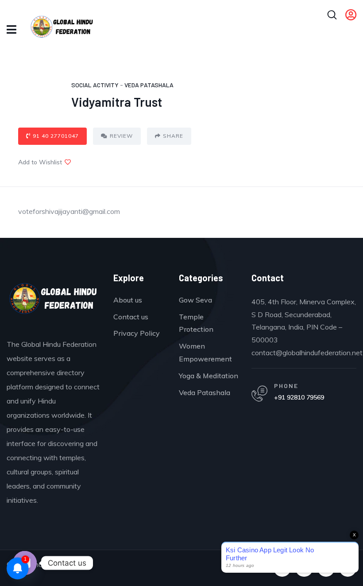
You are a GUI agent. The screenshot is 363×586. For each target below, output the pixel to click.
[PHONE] (259, 394)
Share (173, 135)
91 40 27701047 (56, 135)
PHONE (286, 385)
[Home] (53, 300)
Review (121, 135)
